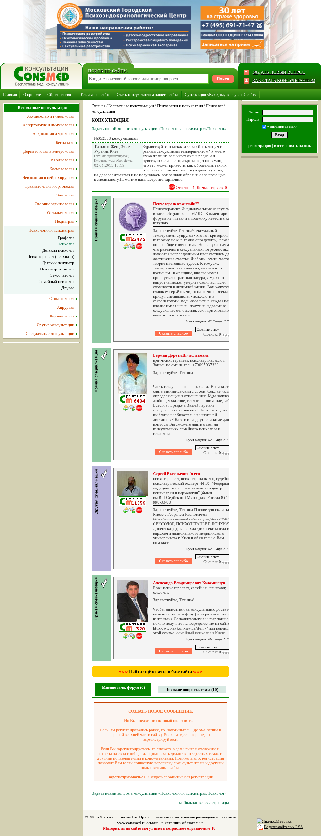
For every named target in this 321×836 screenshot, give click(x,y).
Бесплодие (65, 142)
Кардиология (62, 160)
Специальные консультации (50, 333)
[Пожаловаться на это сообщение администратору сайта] (172, 187)
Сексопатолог (62, 275)
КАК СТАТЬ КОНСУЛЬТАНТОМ (283, 80)
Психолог (214, 105)
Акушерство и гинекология (50, 116)
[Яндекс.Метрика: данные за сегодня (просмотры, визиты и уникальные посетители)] (274, 821)
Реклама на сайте (95, 94)
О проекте (32, 94)
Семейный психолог (56, 281)
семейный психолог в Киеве (201, 632)
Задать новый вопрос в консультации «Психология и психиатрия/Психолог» (159, 128)
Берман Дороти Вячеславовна (181, 355)
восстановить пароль (292, 145)
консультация (103, 111)
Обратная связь (60, 94)
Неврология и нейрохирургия (48, 177)
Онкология (65, 195)
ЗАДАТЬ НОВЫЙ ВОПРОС (278, 72)
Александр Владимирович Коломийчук (189, 582)
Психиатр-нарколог (57, 269)
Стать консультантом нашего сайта (147, 94)
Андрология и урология (53, 133)
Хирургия (65, 307)
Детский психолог (58, 250)
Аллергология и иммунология (48, 125)
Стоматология (61, 298)
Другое (67, 287)
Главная (10, 94)
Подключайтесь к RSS (283, 826)
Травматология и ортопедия (49, 186)
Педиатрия (64, 221)
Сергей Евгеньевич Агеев (176, 473)
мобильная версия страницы (204, 802)
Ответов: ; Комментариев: (201, 187)
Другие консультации (55, 324)
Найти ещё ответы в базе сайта (160, 671)
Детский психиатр (58, 262)
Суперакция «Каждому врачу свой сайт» (221, 94)
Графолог (66, 237)
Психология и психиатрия (180, 105)
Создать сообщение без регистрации (180, 777)
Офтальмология (60, 212)
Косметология (62, 168)
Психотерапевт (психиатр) (50, 256)
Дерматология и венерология (48, 151)
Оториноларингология (54, 203)
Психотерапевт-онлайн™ (176, 203)
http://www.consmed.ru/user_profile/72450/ (191, 519)
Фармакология (61, 316)
